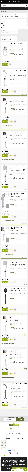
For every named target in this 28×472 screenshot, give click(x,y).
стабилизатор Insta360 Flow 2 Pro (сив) (17, 316)
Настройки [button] (8, 468)
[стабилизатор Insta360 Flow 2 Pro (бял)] (5, 357)
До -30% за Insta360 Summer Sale (8, 125)
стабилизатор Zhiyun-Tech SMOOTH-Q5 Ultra (18, 166)
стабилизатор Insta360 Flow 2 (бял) (17, 132)
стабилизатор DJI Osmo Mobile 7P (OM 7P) (18, 384)
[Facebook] (17, 453)
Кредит (11, 91)
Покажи (2, 37)
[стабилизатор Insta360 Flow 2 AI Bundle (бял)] (5, 235)
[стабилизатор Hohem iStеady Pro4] (5, 296)
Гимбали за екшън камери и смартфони (9, 16)
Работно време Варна (20, 470)
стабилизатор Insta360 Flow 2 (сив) (17, 98)
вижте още (12, 50)
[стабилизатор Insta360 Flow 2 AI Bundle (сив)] (5, 201)
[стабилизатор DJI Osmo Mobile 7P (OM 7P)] (5, 391)
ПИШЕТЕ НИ (15, 429)
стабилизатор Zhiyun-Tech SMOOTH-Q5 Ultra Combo (18, 262)
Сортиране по (4, 30)
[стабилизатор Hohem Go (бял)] (5, 51)
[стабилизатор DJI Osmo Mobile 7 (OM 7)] (5, 78)
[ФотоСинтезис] (14, 2)
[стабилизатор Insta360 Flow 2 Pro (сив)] (5, 323)
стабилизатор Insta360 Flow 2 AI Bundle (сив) (17, 194)
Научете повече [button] (10, 465)
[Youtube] (4, 455)
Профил (26, 1)
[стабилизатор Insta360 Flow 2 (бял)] (5, 139)
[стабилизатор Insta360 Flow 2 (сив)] (5, 106)
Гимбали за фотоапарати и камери (8, 14)
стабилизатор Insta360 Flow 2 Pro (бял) (17, 350)
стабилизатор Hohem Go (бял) (16, 43)
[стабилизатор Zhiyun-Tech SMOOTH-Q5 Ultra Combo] (5, 269)
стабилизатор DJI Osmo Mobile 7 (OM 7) (18, 71)
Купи (6, 64)
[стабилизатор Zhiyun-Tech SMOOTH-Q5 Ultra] (5, 173)
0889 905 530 (15, 431)
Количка (25, 7)
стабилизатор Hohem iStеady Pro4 (17, 288)
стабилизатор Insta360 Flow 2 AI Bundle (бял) (17, 228)
